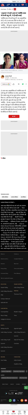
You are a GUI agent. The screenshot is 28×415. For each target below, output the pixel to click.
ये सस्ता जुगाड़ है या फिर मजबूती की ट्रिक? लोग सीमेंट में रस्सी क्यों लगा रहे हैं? (13, 244)
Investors (3, 263)
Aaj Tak (14, 1)
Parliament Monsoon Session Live (9, 377)
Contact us (16, 254)
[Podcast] (16, 5)
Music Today (4, 315)
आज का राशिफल (14, 197)
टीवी (15, 9)
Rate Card (16, 263)
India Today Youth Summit (5, 341)
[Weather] (12, 5)
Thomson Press (18, 294)
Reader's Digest (18, 311)
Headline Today (18, 364)
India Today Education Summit (6, 349)
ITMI (2, 295)
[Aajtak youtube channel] (25, 400)
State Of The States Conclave (19, 341)
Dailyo (12, 384)
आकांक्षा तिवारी (8, 76)
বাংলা (21, 1)
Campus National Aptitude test (5, 300)
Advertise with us (4, 258)
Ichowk (18, 384)
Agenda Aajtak (18, 328)
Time (15, 315)
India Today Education (6, 291)
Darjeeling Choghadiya (19, 371)
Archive (24, 384)
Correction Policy (4, 273)
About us (3, 254)
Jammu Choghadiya (6, 371)
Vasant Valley (4, 287)
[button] (24, 413)
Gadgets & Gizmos (6, 319)
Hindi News (3, 9)
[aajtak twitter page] (18, 400)
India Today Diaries (19, 287)
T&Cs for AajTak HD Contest (7, 278)
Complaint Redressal (18, 258)
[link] (26, 1)
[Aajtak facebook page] (14, 400)
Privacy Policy (4, 268)
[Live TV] (23, 5)
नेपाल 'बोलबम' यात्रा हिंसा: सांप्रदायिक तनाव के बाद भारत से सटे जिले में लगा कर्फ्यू (14, 210)
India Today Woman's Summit (19, 334)
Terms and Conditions (18, 268)
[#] (23, 84)
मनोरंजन (9, 9)
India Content (17, 360)
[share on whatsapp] (26, 387)
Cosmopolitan (4, 311)
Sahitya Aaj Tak (5, 328)
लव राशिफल (23, 197)
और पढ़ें (13, 116)
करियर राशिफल (5, 197)
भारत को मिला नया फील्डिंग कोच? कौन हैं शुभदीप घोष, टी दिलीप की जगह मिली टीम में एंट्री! (13, 214)
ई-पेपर (18, 1)
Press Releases (17, 273)
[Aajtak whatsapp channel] (10, 400)
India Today (25, 1)
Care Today (4, 360)
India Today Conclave (6, 332)
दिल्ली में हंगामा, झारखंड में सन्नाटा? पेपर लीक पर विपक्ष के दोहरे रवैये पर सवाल (13, 219)
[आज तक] (3, 4)
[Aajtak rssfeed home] (22, 400)
